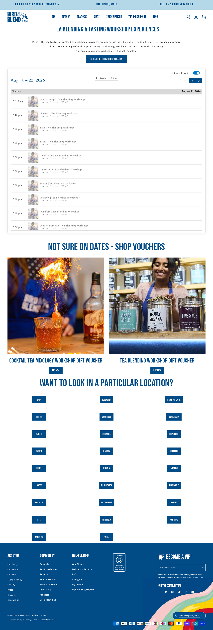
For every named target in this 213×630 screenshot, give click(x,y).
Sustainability (14, 579)
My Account (78, 584)
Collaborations (48, 600)
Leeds (38, 468)
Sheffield (106, 519)
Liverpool (174, 468)
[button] (188, 16)
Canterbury (174, 417)
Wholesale (45, 589)
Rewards (44, 564)
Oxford (174, 502)
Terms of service (46, 620)
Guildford (174, 451)
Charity (11, 584)
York (106, 537)
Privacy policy (31, 620)
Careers (11, 595)
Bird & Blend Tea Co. (22, 615)
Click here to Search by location (106, 59)
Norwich (39, 502)
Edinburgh (174, 434)
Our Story (12, 564)
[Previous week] (192, 80)
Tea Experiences (48, 569)
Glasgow (106, 451)
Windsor (39, 537)
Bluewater (106, 399)
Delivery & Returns (82, 569)
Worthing (174, 519)
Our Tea (11, 574)
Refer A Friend (47, 579)
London (39, 485)
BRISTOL (39, 417)
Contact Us (13, 600)
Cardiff (39, 434)
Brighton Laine (174, 399)
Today (183, 80)
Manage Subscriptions (84, 589)
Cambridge (106, 417)
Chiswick (106, 434)
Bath (39, 399)
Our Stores (78, 564)
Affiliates (44, 595)
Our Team (12, 569)
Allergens (77, 579)
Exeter (39, 451)
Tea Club (44, 574)
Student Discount (49, 584)
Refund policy (16, 620)
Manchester (106, 485)
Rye (39, 519)
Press (10, 590)
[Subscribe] (203, 567)
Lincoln (106, 468)
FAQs (74, 574)
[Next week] (199, 80)
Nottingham (106, 502)
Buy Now (56, 370)
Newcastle (174, 485)
